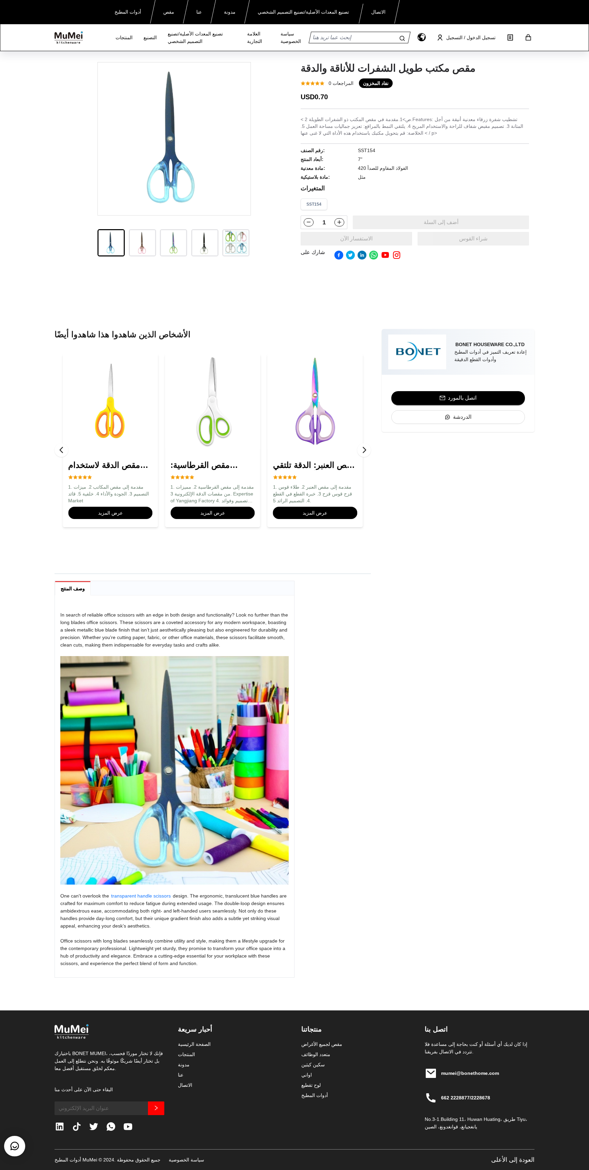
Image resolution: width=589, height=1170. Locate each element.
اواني (306, 1075)
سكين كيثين (313, 1064)
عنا (180, 1075)
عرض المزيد (110, 513)
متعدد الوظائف (315, 1054)
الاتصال (185, 1085)
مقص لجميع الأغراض (321, 1044)
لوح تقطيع (311, 1085)
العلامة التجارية (254, 37)
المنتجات (124, 37)
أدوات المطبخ (314, 1095)
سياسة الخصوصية (291, 37)
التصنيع (150, 37)
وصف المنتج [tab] (73, 588)
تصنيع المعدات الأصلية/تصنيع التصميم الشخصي (195, 37)
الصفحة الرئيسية (194, 1044)
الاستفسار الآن (356, 238)
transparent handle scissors (141, 896)
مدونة (184, 1064)
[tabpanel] (174, 789)
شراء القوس (473, 238)
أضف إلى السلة (441, 222)
